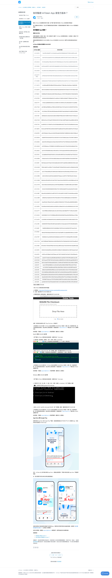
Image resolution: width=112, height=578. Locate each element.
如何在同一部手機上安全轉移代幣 (24, 32)
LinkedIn (37, 547)
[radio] (53, 555)
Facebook (34, 547)
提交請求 (59, 561)
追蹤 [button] (77, 16)
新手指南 (39, 7)
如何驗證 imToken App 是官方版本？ (24, 23)
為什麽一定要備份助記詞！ (24, 42)
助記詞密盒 (35, 541)
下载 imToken (91, 2)
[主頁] (19, 3)
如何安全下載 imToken (24, 15)
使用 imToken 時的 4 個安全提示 (24, 27)
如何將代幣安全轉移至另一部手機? (24, 37)
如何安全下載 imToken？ (41, 535)
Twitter (36, 547)
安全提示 (43, 7)
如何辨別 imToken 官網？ (24, 18)
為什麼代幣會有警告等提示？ (24, 47)
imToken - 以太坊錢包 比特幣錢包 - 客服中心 (27, 7)
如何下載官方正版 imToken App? (23, 52)
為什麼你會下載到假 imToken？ (43, 537)
